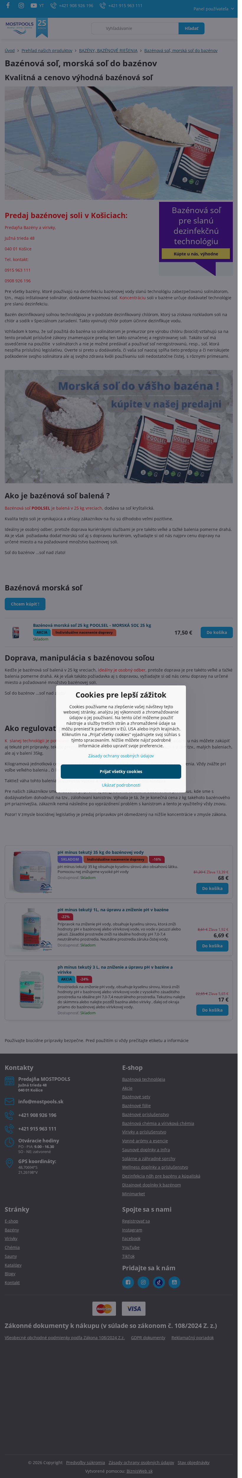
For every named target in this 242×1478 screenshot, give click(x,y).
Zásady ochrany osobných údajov (121, 756)
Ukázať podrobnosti (121, 785)
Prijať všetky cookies (121, 771)
